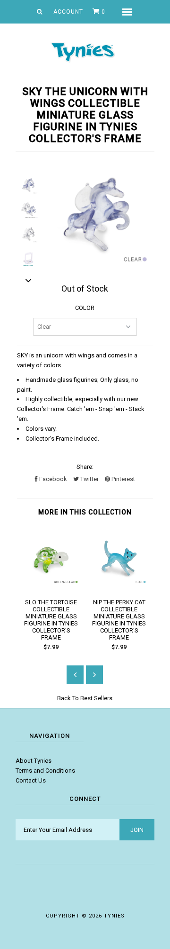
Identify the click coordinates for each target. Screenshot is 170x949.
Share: (85, 466)
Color (84, 307)
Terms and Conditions (45, 770)
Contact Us (31, 780)
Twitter (89, 478)
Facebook (52, 478)
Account (68, 11)
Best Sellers (96, 698)
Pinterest (122, 478)
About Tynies (33, 760)
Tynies (114, 916)
